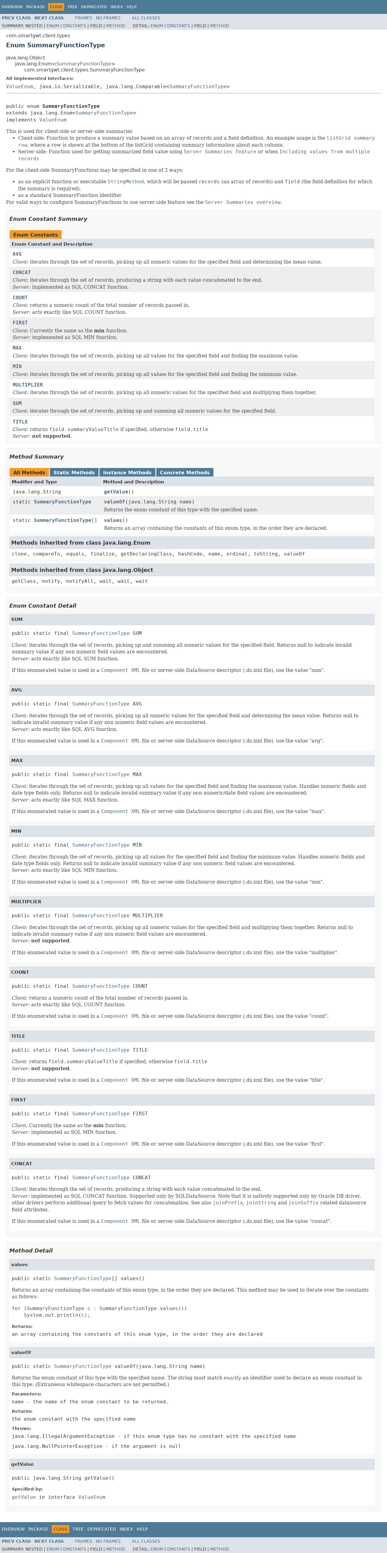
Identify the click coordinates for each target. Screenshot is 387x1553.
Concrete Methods (185, 473)
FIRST (20, 323)
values (113, 520)
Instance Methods (127, 473)
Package (35, 7)
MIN (17, 366)
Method (115, 25)
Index (117, 7)
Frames (83, 17)
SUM (17, 403)
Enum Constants (66, 25)
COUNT (20, 297)
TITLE (20, 422)
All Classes (146, 17)
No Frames (108, 17)
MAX (17, 348)
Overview (12, 7)
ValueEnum (19, 86)
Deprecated (94, 7)
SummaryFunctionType (83, 64)
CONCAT (22, 272)
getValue (116, 492)
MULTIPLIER (28, 385)
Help (132, 7)
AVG (17, 254)
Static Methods (74, 473)
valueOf (114, 502)
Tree (72, 7)
